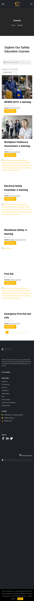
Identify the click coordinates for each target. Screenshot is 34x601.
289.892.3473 (8, 421)
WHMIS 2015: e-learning (17, 102)
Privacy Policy (6, 399)
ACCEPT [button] (20, 598)
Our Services (5, 384)
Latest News (5, 393)
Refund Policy (6, 405)
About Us (5, 381)
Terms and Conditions (8, 402)
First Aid (8, 273)
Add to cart (10, 111)
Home (13, 25)
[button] (17, 587)
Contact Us (5, 390)
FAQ (3, 396)
